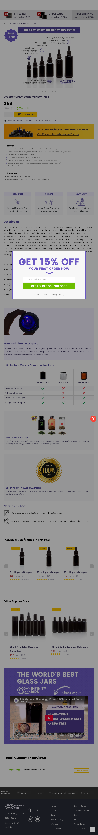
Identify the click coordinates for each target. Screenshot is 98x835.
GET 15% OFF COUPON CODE (49, 286)
